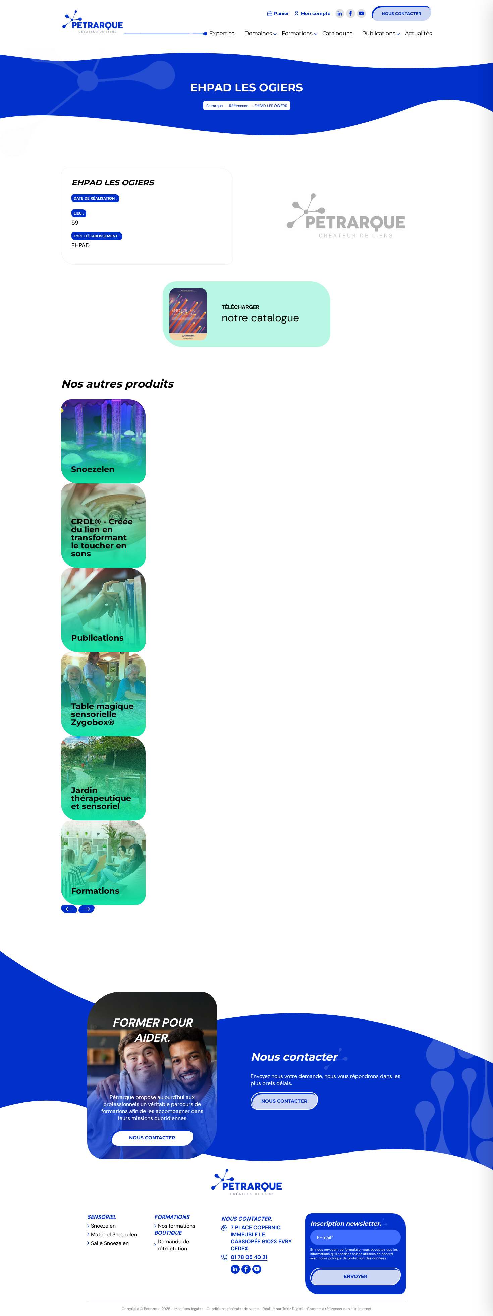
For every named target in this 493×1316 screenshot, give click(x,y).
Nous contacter (401, 13)
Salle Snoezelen (110, 1243)
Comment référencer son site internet (339, 1308)
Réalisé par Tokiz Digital (283, 1308)
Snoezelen (103, 1225)
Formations (297, 33)
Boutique (167, 1232)
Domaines (258, 33)
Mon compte (315, 13)
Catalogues (337, 33)
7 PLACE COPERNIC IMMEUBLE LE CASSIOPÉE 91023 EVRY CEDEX (261, 1238)
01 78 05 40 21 (249, 1257)
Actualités (418, 33)
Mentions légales (188, 1308)
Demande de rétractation (173, 1245)
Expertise (222, 33)
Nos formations (176, 1225)
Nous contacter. (246, 1218)
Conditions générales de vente (233, 1308)
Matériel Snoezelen (114, 1234)
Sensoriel (101, 1217)
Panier (281, 13)
